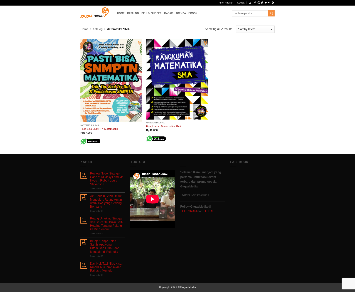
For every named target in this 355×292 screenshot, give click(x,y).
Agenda (180, 13)
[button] (250, 2)
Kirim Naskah (226, 2)
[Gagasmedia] (96, 13)
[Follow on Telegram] (273, 2)
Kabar (168, 13)
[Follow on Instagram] (259, 2)
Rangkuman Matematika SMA (163, 126)
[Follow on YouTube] (269, 2)
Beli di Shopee (151, 13)
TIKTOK (208, 211)
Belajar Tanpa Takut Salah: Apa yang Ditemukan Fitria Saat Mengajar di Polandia (104, 246)
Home (121, 13)
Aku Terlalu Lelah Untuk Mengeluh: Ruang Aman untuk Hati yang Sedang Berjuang (106, 201)
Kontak (241, 2)
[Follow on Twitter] (266, 2)
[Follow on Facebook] (255, 2)
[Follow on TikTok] (262, 2)
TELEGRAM (188, 211)
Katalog (133, 13)
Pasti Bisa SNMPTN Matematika (99, 128)
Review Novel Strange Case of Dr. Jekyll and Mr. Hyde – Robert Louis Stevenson (106, 179)
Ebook (192, 13)
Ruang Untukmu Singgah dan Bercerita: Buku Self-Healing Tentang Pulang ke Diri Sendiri (106, 224)
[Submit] (271, 13)
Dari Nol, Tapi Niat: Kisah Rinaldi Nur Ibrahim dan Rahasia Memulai (106, 267)
